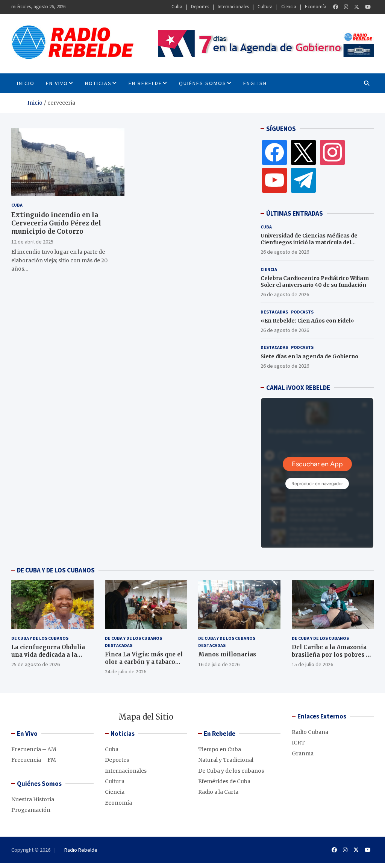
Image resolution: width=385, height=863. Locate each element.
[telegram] (303, 180)
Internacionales (233, 6)
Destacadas (274, 312)
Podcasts (302, 312)
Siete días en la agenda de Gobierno (309, 356)
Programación (30, 810)
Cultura (265, 6)
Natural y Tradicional (225, 759)
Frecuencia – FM (33, 759)
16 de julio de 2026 (218, 664)
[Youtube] (368, 7)
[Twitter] (356, 7)
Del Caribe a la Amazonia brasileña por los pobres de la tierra (332, 654)
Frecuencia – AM (33, 749)
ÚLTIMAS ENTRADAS (294, 213)
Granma (303, 753)
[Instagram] (346, 7)
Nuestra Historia (32, 799)
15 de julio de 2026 (312, 664)
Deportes (200, 6)
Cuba (176, 6)
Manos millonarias (227, 654)
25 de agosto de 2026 (35, 664)
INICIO (26, 83)
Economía (315, 6)
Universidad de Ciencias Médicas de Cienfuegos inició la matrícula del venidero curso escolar (309, 242)
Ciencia (288, 6)
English (255, 83)
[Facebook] (335, 7)
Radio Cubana (310, 732)
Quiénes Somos (202, 83)
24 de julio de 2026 (125, 671)
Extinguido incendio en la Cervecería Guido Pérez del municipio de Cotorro (56, 223)
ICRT (298, 742)
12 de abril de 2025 (32, 241)
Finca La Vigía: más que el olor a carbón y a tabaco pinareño (144, 662)
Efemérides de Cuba (224, 781)
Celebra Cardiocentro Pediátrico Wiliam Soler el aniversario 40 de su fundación (315, 281)
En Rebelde (145, 83)
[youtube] (274, 180)
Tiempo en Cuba (219, 749)
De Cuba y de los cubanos (39, 638)
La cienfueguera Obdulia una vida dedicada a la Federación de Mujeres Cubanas (48, 658)
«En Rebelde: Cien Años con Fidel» (307, 320)
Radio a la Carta (218, 791)
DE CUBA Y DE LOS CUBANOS (56, 570)
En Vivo (57, 83)
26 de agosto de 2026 (285, 251)
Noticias (98, 83)
